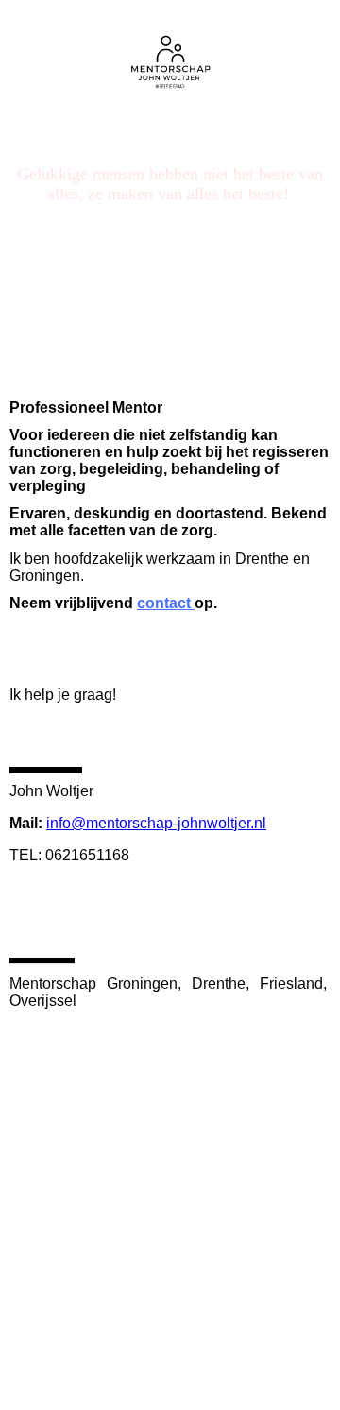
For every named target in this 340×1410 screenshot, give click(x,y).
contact (166, 603)
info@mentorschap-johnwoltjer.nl (156, 823)
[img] (170, 54)
